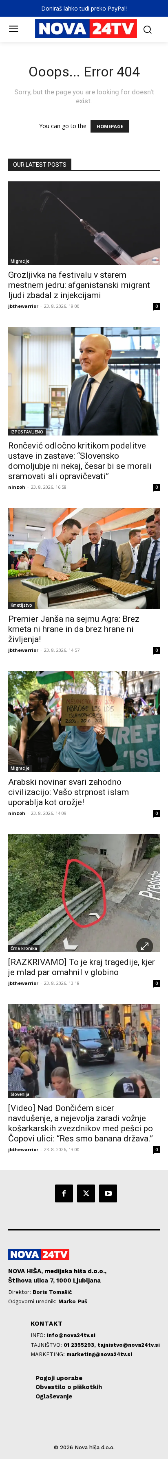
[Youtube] (108, 1193)
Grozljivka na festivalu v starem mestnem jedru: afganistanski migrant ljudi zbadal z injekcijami (79, 285)
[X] (86, 1193)
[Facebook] (64, 1193)
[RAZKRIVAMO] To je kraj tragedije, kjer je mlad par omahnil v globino (81, 967)
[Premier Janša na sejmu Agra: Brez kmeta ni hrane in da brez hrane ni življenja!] (84, 558)
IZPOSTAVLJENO (27, 432)
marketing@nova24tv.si (99, 1354)
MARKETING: (48, 1354)
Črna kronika (24, 948)
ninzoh (16, 487)
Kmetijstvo (21, 605)
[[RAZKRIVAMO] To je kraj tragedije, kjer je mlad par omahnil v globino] (84, 893)
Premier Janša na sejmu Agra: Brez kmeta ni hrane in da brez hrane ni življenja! (73, 629)
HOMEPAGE (110, 126)
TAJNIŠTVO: (47, 1345)
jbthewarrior (23, 306)
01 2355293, (80, 1345)
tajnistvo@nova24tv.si (128, 1345)
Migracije (20, 261)
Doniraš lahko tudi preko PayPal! (84, 8)
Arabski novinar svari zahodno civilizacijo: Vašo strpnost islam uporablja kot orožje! (68, 792)
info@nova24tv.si (71, 1335)
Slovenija (20, 1094)
